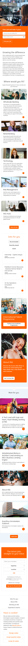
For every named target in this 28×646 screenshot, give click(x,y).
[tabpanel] (14, 273)
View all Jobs (14, 227)
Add (14, 573)
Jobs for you (14, 599)
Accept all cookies (13, 641)
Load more (14, 536)
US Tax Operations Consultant (10, 284)
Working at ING (14, 605)
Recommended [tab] (14, 242)
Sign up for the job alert (14, 586)
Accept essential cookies (14, 637)
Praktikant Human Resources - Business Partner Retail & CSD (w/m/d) (14, 269)
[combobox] (14, 36)
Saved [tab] (14, 248)
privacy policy (8, 578)
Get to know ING (9, 378)
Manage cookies (16, 625)
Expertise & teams (14, 607)
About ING (14, 602)
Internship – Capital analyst (13, 255)
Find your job (7, 41)
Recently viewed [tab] (14, 245)
